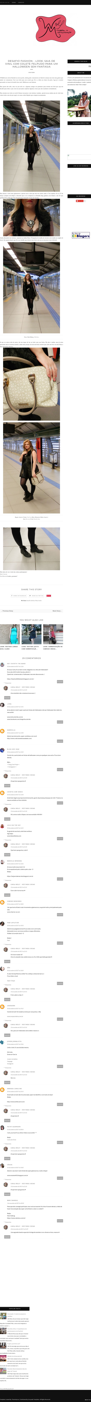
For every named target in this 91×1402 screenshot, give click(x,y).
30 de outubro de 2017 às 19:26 (15, 1044)
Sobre (14, 2)
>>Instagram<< (12, 767)
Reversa (28, 519)
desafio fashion (30, 600)
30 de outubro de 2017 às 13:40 (15, 733)
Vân (8, 967)
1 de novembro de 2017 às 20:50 (15, 1203)
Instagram (10, 1063)
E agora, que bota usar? (13, 1343)
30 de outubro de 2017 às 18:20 (15, 970)
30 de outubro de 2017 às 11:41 (15, 706)
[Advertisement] (31, 1289)
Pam (8, 940)
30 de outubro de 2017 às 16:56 (15, 863)
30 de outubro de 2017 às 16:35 (15, 828)
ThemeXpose (15, 1399)
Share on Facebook (19, 595)
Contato (21, 2)
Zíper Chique (11, 980)
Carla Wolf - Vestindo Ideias (23, 687)
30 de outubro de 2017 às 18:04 (15, 904)
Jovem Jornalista (14, 1041)
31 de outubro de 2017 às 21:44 (19, 690)
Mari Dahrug (12, 1200)
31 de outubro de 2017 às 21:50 (19, 778)
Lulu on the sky (14, 825)
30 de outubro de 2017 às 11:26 (15, 666)
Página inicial (5, 2)
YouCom (29, 517)
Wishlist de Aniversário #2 (14, 1356)
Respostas (8, 683)
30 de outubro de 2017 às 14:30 (15, 752)
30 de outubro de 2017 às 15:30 (15, 794)
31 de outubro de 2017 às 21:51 (19, 887)
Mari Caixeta (3, 574)
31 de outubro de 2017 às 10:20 (15, 1167)
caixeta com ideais (15, 792)
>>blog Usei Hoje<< (13, 764)
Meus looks (38, 600)
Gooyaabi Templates (33, 1399)
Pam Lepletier (13, 923)
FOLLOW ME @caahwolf (7, 1388)
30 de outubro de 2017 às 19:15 (15, 1008)
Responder (60, 681)
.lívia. (9, 704)
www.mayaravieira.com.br (15, 1016)
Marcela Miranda (14, 861)
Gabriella (11, 730)
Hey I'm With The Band (16, 663)
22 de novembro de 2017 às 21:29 (19, 1229)
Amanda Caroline (14, 1088)
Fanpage (9, 1061)
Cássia (9, 1165)
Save (49, 595)
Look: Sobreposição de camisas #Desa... (53, 648)
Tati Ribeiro (3, 576)
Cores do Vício (11, 1139)
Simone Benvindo (14, 901)
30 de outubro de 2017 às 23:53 (15, 1091)
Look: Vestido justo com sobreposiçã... (30, 648)
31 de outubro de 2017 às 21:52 (19, 1027)
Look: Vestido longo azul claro (9, 648)
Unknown (11, 1005)
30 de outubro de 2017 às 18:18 (15, 925)
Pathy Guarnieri (14, 1126)
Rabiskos (36, 337)
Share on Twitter (37, 595)
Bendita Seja (37, 519)
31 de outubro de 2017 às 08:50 (15, 1129)
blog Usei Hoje (13, 749)
